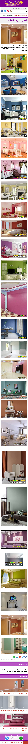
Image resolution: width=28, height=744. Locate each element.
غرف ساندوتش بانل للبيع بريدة (8, 742)
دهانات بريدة (22, 664)
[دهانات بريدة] (14, 668)
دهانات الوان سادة (18, 15)
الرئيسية (25, 15)
